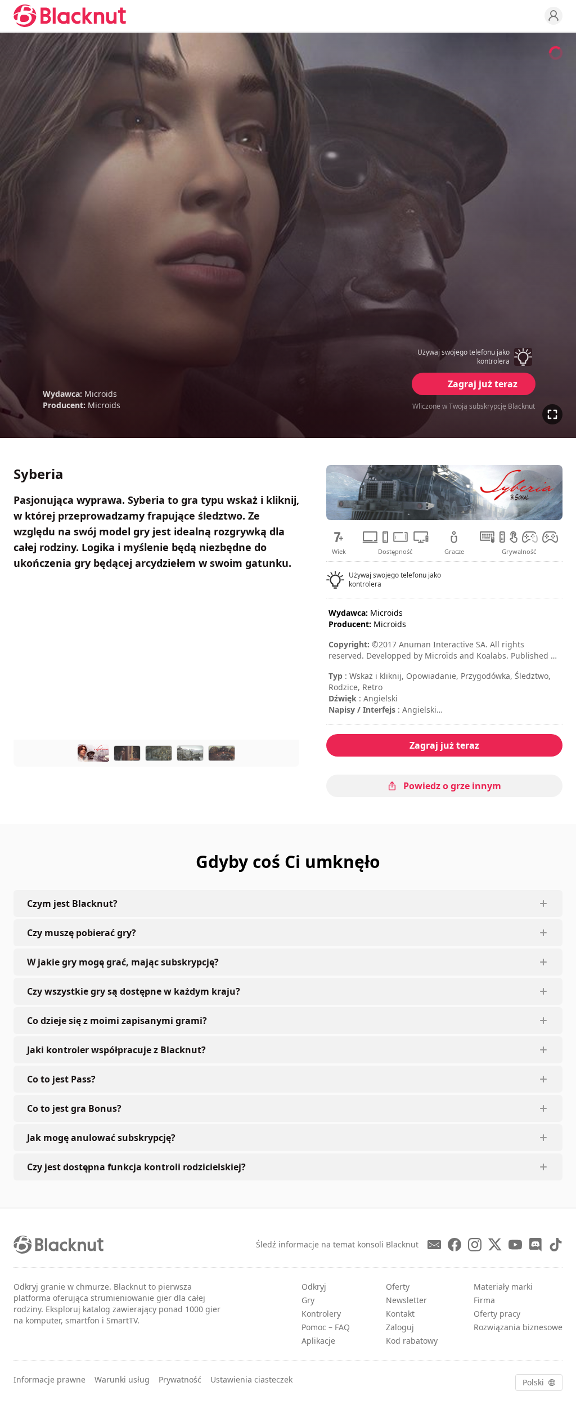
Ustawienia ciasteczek (251, 1379)
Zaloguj (400, 1327)
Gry (308, 1300)
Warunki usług (122, 1379)
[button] (473, 357)
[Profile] (553, 16)
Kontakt (400, 1313)
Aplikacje (318, 1340)
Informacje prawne (50, 1379)
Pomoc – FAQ (326, 1327)
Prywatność (180, 1379)
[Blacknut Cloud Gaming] (70, 16)
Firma (484, 1300)
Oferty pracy (497, 1313)
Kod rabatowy (412, 1340)
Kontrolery (321, 1313)
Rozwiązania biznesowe (518, 1327)
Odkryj (314, 1286)
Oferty (398, 1286)
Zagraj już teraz (483, 384)
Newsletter (406, 1300)
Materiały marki (503, 1286)
